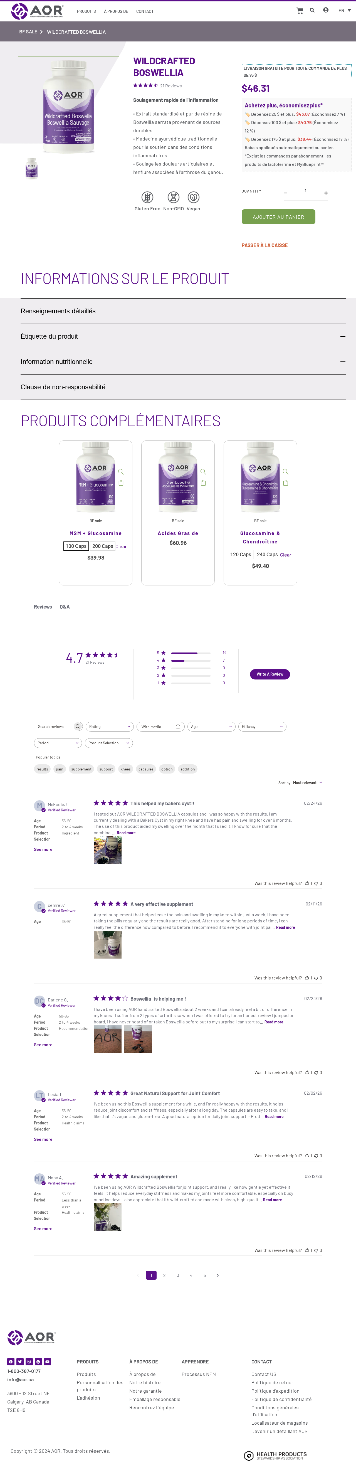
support (106, 769)
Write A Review (270, 674)
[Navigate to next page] (218, 1275)
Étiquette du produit (49, 336)
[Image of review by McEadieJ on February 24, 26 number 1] (108, 850)
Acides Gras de (178, 533)
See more (43, 849)
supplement (81, 769)
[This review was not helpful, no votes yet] (316, 883)
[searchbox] (53, 726)
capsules (146, 769)
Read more (126, 832)
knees (126, 769)
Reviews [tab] (43, 607)
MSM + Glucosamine (96, 533)
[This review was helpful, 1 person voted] (307, 883)
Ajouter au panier (278, 217)
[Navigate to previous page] (138, 1275)
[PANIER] (299, 10)
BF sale (28, 31)
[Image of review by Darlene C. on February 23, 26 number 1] (108, 1039)
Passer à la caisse (265, 245)
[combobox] (110, 727)
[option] (96, 512)
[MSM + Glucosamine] (121, 471)
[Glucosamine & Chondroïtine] (285, 471)
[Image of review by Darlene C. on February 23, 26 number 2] (138, 1039)
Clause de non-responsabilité (63, 387)
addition (188, 769)
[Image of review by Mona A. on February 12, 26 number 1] (108, 1217)
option (167, 769)
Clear (121, 546)
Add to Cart (121, 483)
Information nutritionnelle (57, 361)
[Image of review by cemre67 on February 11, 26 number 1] (108, 945)
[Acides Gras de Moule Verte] (203, 471)
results (42, 769)
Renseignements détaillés (58, 311)
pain (59, 769)
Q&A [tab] (65, 607)
